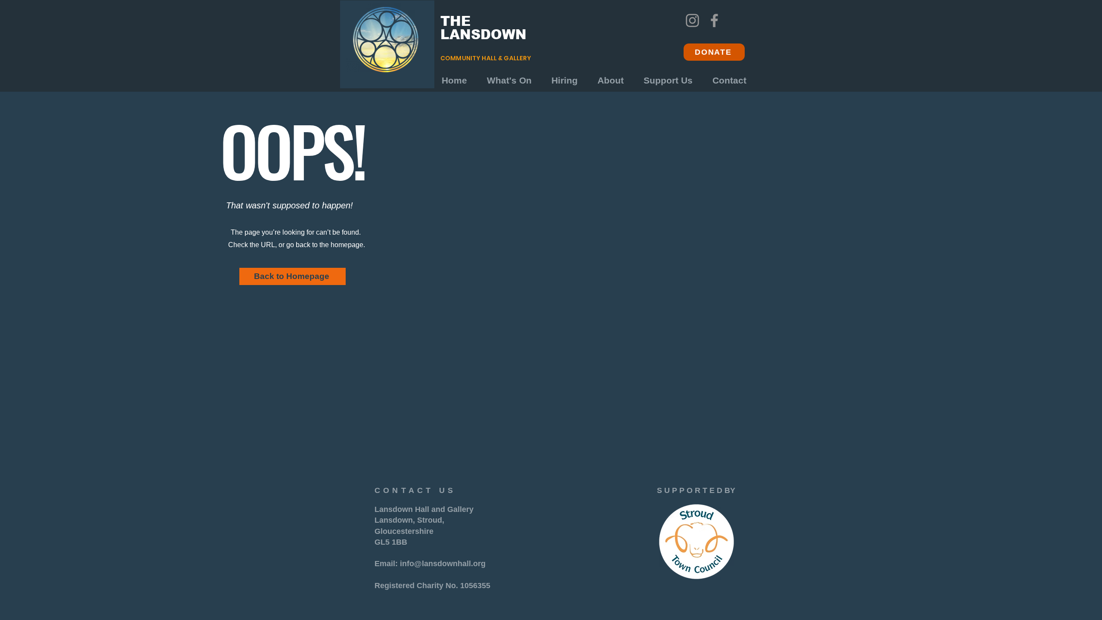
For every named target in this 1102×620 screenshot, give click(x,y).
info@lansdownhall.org (443, 563)
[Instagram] (692, 20)
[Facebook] (714, 20)
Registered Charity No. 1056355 (432, 585)
